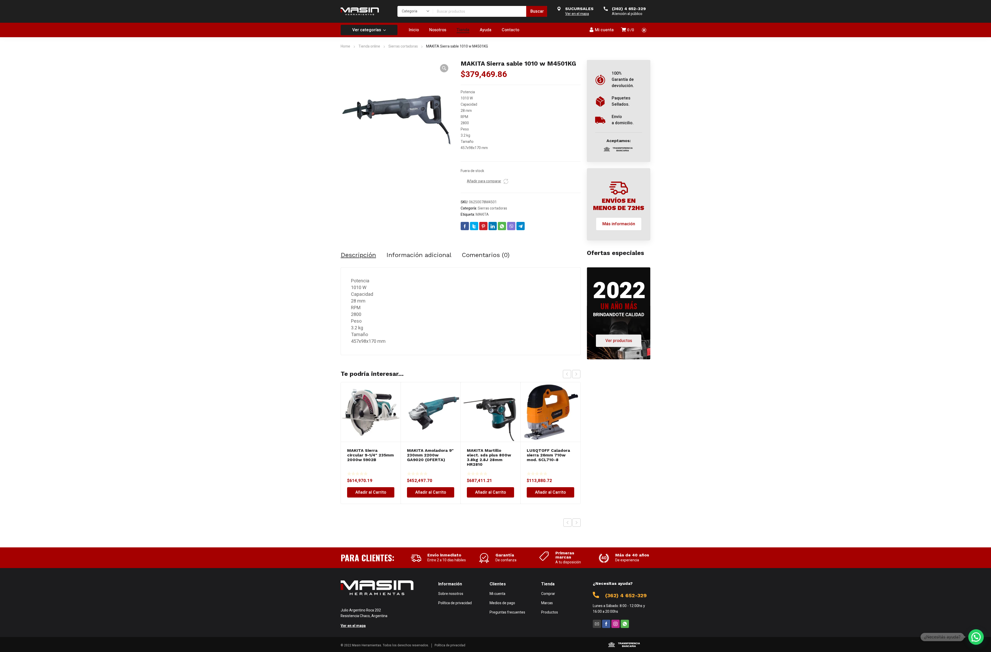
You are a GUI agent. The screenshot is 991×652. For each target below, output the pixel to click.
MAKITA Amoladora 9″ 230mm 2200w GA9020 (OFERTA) (430, 455)
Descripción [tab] (358, 255)
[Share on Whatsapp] (502, 226)
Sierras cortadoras (403, 46)
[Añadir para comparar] (505, 181)
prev (567, 374)
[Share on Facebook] (465, 226)
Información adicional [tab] (418, 255)
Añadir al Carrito (370, 492)
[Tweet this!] (474, 226)
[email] (597, 624)
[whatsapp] (625, 624)
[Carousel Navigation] (571, 374)
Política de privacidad (450, 645)
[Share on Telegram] (520, 226)
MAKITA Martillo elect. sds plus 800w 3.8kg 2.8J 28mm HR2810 (489, 457)
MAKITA (482, 214)
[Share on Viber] (511, 226)
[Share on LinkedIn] (493, 226)
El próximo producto (576, 522)
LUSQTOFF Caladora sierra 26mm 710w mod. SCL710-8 (548, 455)
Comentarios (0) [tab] (485, 255)
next (576, 374)
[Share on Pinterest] (483, 226)
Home (345, 46)
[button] (444, 68)
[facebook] (606, 624)
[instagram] (615, 624)
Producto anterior (567, 522)
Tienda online (369, 46)
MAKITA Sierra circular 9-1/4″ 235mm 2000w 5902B (370, 455)
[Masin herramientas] (360, 11)
